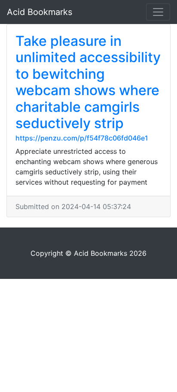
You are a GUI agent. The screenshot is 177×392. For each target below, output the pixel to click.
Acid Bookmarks (39, 12)
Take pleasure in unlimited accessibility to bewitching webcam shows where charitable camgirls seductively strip (88, 82)
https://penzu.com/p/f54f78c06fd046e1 (81, 138)
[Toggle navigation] (158, 12)
